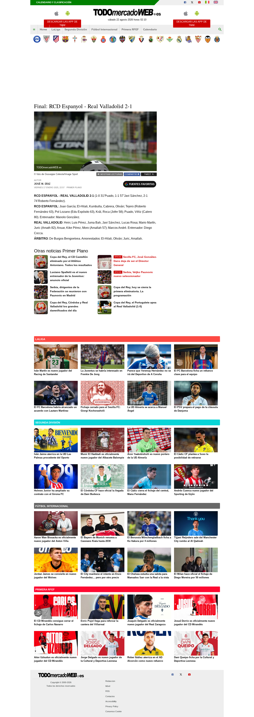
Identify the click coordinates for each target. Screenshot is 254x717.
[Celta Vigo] (75, 39)
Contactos (110, 696)
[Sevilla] (198, 39)
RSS (107, 691)
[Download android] (68, 15)
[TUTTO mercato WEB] (207, 2)
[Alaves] (37, 39)
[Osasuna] (141, 39)
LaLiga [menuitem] (56, 29)
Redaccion (110, 681)
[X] (192, 2)
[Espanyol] (103, 39)
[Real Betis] (169, 39)
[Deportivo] (84, 39)
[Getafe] (113, 39)
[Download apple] (56, 15)
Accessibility (111, 701)
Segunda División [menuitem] (76, 29)
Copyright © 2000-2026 (60, 682)
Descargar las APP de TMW (62, 23)
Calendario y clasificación (53, 2)
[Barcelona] (65, 39)
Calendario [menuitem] (150, 29)
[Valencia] (207, 39)
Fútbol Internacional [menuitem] (104, 29)
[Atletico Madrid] (56, 39)
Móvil (107, 686)
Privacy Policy (111, 706)
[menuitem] (34, 29)
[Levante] (122, 39)
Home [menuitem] (43, 29)
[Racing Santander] (151, 39)
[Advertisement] (127, 72)
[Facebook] (185, 2)
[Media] (199, 2)
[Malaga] (132, 39)
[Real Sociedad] (188, 39)
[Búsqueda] (220, 29)
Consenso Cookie (113, 711)
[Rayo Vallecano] (160, 39)
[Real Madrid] (179, 39)
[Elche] (94, 39)
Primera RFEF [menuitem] (130, 29)
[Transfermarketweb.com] (216, 2)
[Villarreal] (217, 39)
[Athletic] (46, 39)
